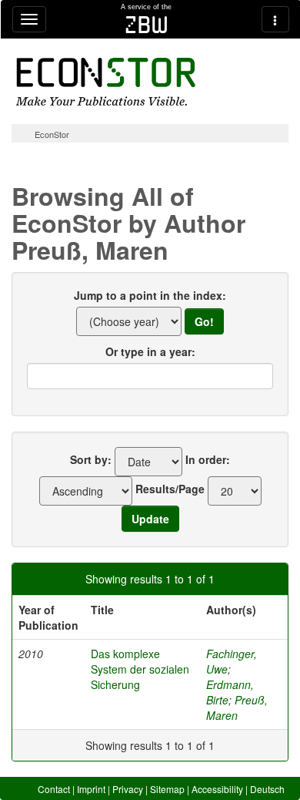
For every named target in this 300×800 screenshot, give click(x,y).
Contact (54, 788)
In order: (207, 459)
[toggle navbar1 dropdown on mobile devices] (29, 19)
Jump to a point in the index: (150, 295)
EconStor (52, 134)
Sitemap (167, 788)
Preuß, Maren (237, 707)
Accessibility (217, 788)
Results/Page (170, 488)
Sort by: (91, 459)
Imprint (91, 788)
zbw (146, 24)
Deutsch (267, 788)
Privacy (127, 788)
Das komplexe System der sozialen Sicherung (140, 669)
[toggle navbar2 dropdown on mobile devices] (275, 19)
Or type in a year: (150, 351)
